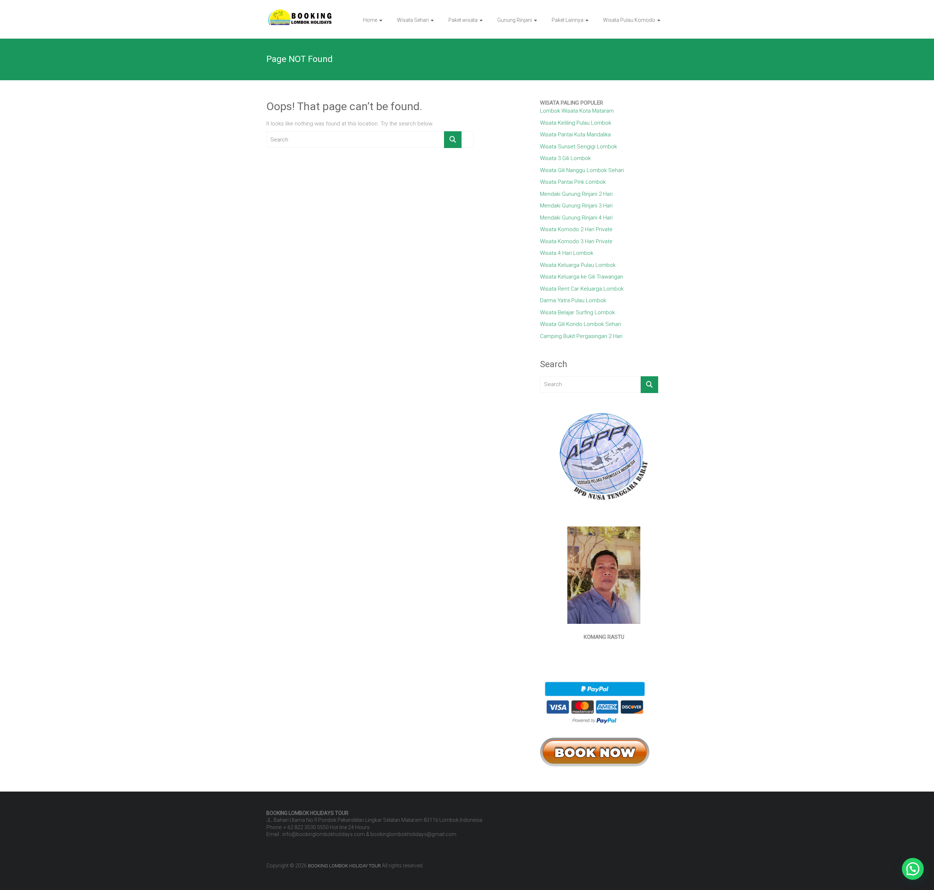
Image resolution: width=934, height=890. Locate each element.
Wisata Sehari (413, 20)
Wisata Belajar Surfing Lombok (577, 312)
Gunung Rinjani (514, 20)
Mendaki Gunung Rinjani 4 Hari (576, 217)
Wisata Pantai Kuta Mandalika (575, 134)
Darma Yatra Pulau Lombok (573, 300)
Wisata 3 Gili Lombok (565, 158)
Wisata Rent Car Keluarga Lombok (582, 288)
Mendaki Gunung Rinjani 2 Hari (576, 194)
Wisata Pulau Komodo (629, 20)
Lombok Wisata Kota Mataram (577, 111)
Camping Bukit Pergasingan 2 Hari (581, 336)
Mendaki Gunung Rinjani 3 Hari (576, 205)
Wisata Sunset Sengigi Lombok (578, 146)
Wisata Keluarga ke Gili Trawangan (581, 276)
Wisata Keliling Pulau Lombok (575, 123)
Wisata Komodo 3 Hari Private (576, 241)
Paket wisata (463, 20)
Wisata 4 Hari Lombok (566, 253)
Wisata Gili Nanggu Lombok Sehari (582, 170)
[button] (913, 869)
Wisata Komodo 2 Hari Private (576, 229)
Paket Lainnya (567, 20)
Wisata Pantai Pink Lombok (573, 182)
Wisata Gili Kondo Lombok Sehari (580, 324)
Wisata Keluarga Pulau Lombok (577, 265)
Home (370, 20)
